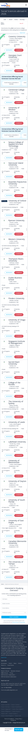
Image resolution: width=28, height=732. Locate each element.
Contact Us (13, 720)
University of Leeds (16, 422)
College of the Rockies (14, 383)
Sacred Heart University (14, 363)
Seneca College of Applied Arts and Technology (15, 144)
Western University (16, 239)
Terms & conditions (9, 718)
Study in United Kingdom (7, 715)
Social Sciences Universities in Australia (11, 83)
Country (16, 19)
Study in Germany (5, 707)
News (15, 663)
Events (10, 663)
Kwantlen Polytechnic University (17, 183)
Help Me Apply (9, 50)
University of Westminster (13, 461)
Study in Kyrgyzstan (5, 709)
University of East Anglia (16, 521)
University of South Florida (16, 501)
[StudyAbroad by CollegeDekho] (5, 5)
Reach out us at (5, 680)
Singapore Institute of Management (16, 342)
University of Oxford (17, 201)
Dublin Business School (15, 279)
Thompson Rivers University (15, 260)
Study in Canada (15, 704)
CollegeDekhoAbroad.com (18, 722)
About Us (3, 665)
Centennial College (16, 90)
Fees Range (22, 19)
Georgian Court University (15, 56)
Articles (20, 663)
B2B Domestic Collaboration (8, 674)
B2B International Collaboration (8, 676)
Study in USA (18, 715)
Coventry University (16, 36)
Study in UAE (4, 713)
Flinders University (16, 298)
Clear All (21, 23)
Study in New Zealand (17, 709)
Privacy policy (18, 718)
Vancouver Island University (15, 164)
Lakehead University (17, 442)
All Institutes (4, 663)
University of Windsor (13, 108)
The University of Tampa (15, 563)
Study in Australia (5, 704)
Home (2, 584)
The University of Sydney (15, 402)
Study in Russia (15, 711)
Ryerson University (16, 220)
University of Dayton (17, 481)
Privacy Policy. (22, 622)
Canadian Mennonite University (17, 542)
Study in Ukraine (13, 713)
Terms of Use (15, 622)
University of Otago (16, 320)
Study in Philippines (5, 711)
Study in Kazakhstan (16, 707)
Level (5, 19)
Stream (10, 19)
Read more (22, 33)
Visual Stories (10, 665)
